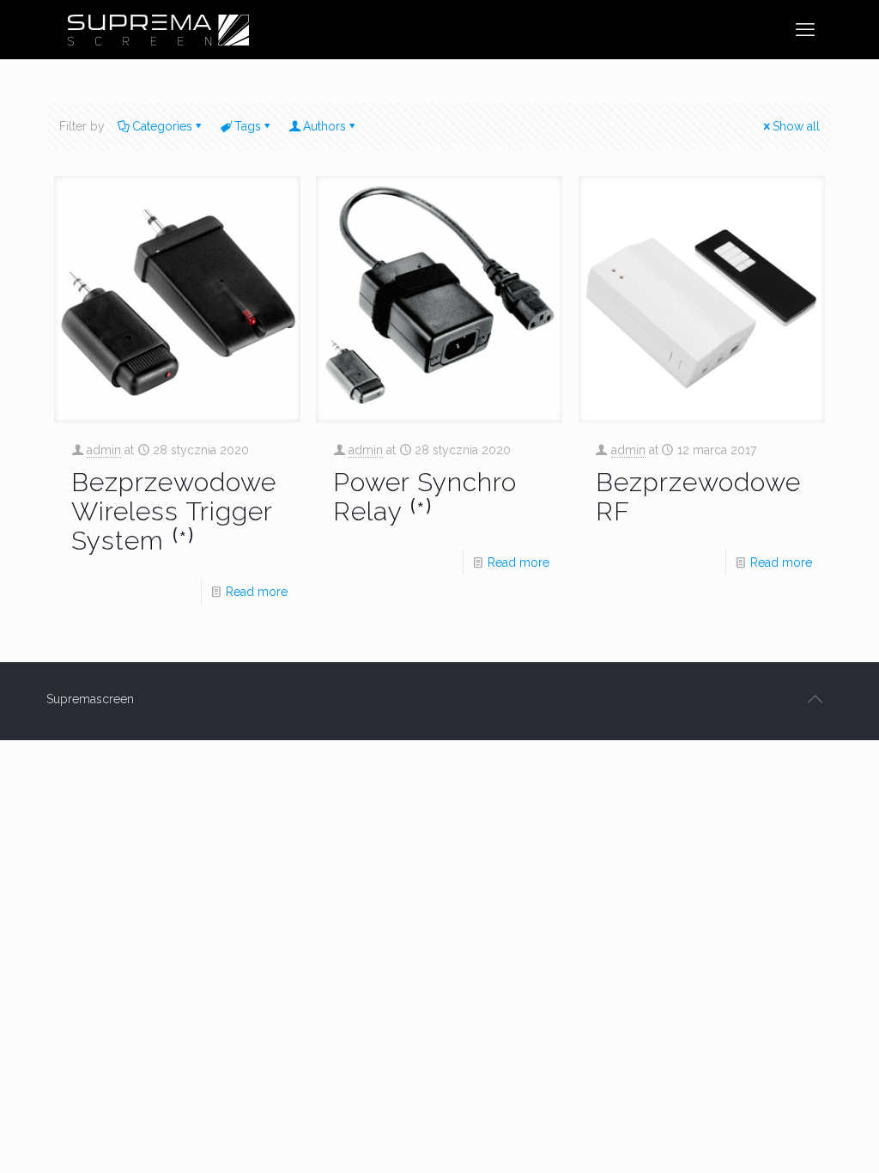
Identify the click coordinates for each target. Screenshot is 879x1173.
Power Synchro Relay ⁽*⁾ (425, 496)
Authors (324, 126)
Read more (257, 592)
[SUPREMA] (158, 29)
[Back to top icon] (815, 699)
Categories (162, 126)
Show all (796, 126)
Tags (247, 126)
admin (104, 450)
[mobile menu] (805, 29)
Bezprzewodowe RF (698, 496)
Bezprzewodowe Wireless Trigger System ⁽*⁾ (173, 511)
